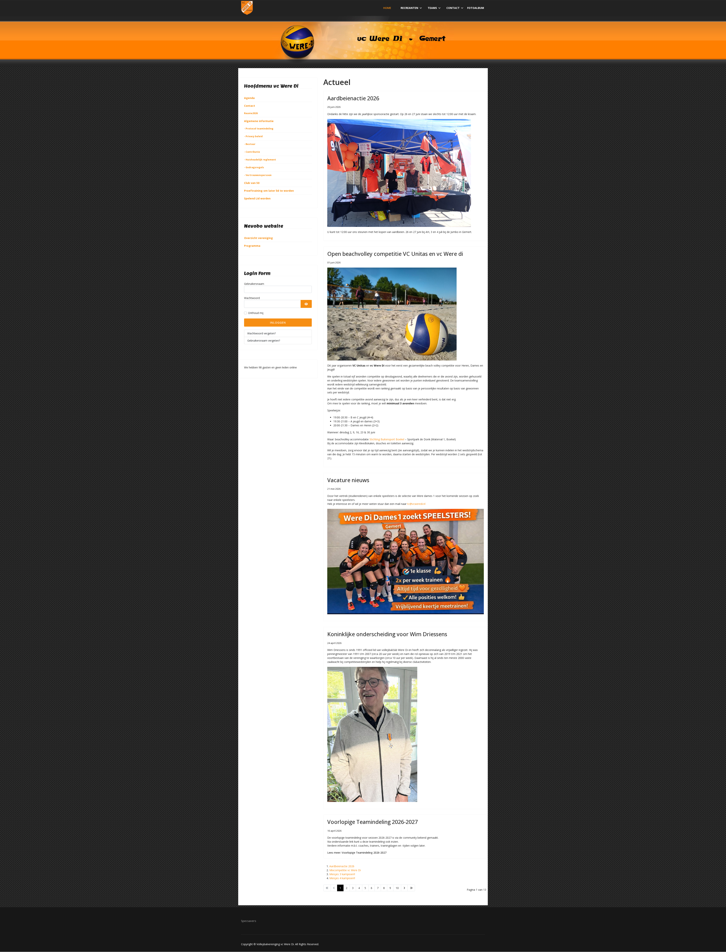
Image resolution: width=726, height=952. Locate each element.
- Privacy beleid (253, 136)
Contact (453, 8)
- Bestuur (249, 144)
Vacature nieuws (348, 480)
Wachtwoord (252, 298)
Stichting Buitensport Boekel (386, 439)
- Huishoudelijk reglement (260, 159)
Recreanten (409, 8)
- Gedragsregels (254, 167)
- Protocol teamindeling (258, 128)
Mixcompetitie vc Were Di (345, 870)
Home (387, 8)
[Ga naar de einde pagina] (411, 888)
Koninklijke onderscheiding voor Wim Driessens (387, 634)
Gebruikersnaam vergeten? (263, 340)
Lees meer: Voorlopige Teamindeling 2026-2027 (356, 852)
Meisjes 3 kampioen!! (342, 874)
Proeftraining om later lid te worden (269, 190)
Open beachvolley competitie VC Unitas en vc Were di (395, 253)
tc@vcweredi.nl (416, 504)
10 (397, 888)
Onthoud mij (255, 313)
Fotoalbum (475, 8)
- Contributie (252, 151)
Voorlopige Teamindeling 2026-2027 (372, 821)
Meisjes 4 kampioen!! (342, 878)
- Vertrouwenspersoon (257, 175)
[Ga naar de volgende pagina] (404, 888)
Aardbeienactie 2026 (353, 98)
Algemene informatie (259, 121)
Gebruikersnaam (254, 284)
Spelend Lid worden (257, 198)
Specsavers (248, 921)
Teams (432, 8)
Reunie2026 (251, 113)
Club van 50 (251, 183)
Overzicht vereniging (258, 238)
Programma (252, 246)
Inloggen (278, 322)
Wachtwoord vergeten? (261, 333)
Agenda (249, 98)
